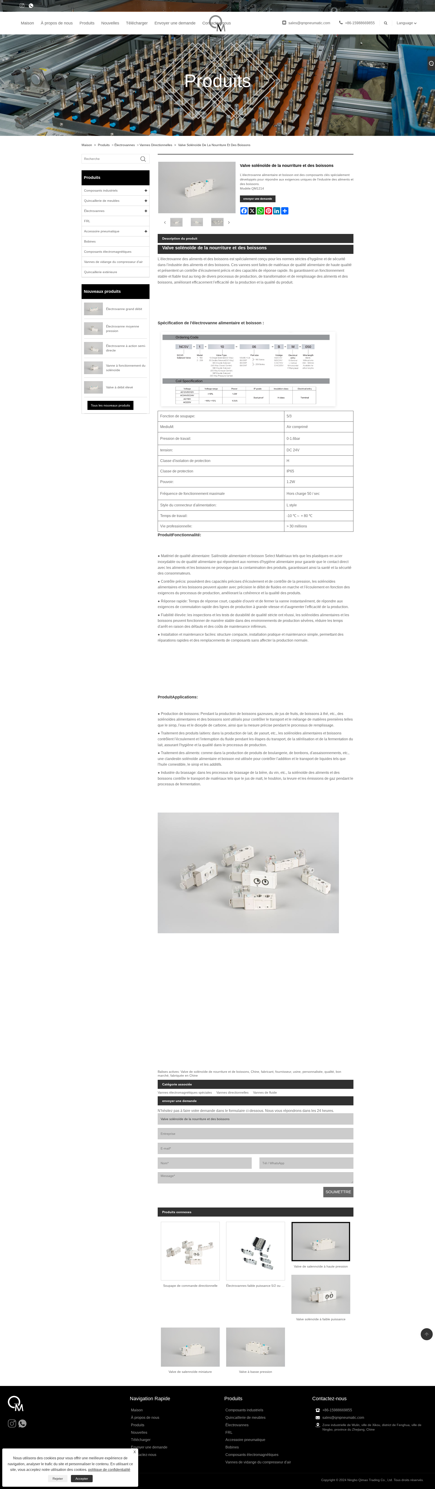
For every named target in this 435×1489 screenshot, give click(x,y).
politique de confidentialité (109, 1470)
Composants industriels (101, 190)
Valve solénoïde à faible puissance (321, 1319)
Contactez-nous (216, 23)
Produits (87, 23)
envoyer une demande (257, 198)
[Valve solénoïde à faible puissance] (320, 1293)
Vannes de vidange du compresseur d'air (113, 262)
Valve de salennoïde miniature (190, 1372)
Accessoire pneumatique (101, 231)
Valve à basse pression (255, 1372)
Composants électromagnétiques (107, 251)
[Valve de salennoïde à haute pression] (320, 1240)
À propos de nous (57, 23)
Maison (27, 23)
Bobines (90, 241)
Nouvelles (110, 23)
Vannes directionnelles (156, 145)
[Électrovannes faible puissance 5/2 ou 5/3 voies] (255, 1250)
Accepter (81, 1478)
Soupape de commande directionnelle (190, 1285)
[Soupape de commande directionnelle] (190, 1250)
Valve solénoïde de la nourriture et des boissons (214, 145)
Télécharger (137, 23)
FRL (87, 221)
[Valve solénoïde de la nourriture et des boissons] (176, 222)
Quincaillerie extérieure (100, 272)
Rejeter (58, 1478)
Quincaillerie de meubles (101, 200)
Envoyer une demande (175, 23)
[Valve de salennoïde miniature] (190, 1345)
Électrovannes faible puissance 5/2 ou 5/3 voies (257, 1285)
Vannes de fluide (265, 1092)
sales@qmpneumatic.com (309, 23)
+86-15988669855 (360, 23)
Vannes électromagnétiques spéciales (185, 1092)
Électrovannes (124, 145)
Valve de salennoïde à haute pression (321, 1266)
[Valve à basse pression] (255, 1345)
